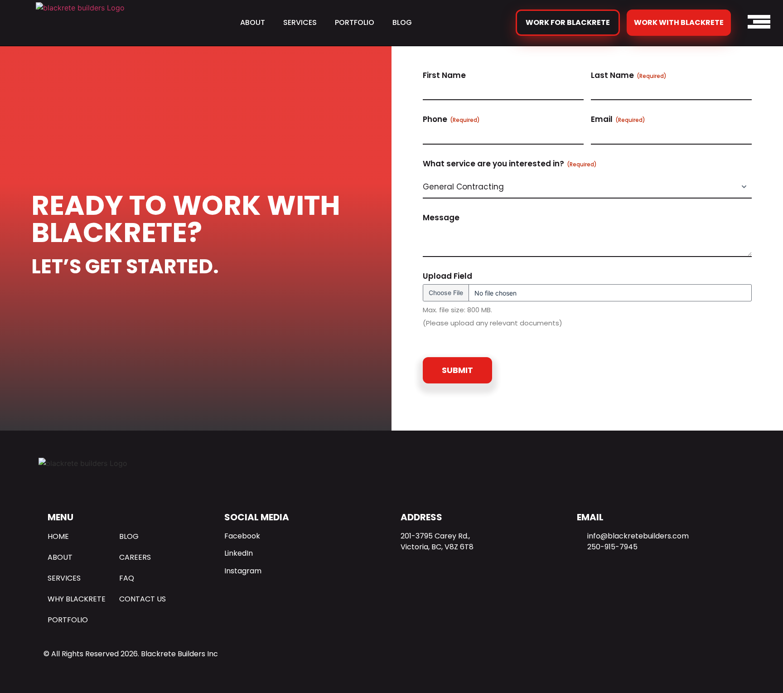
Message (441, 217)
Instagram (242, 571)
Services (300, 22)
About (252, 22)
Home (58, 536)
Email (618, 119)
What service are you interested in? (510, 163)
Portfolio (354, 22)
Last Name (629, 75)
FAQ (126, 578)
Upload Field (447, 276)
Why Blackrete (77, 599)
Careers (135, 557)
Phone (451, 119)
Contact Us (142, 599)
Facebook (242, 536)
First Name (444, 75)
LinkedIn (238, 553)
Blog (402, 22)
